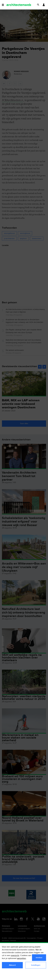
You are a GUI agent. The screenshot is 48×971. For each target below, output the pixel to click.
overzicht (15, 955)
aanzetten (21, 958)
